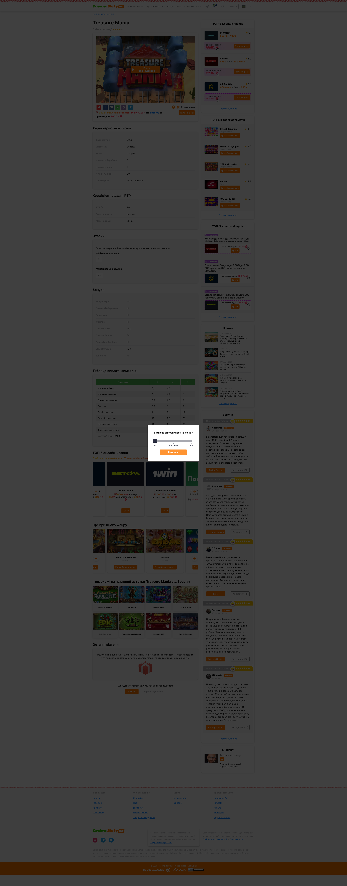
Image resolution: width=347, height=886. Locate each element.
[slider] (155, 441)
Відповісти (173, 452)
